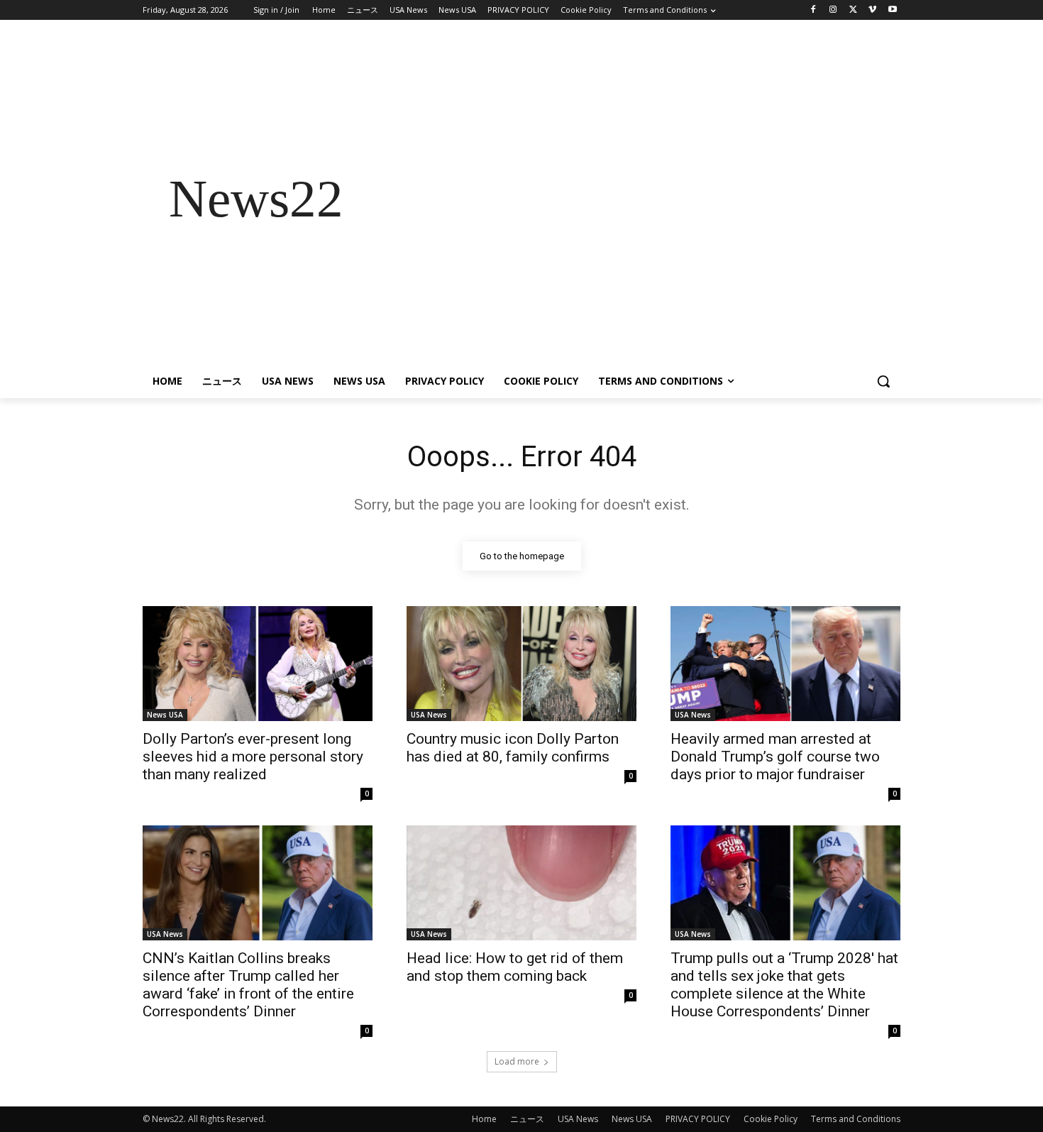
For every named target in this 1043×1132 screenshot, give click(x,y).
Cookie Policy (771, 1119)
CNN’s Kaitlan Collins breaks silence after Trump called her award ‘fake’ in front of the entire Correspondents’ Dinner (248, 985)
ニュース (527, 1119)
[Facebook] (813, 10)
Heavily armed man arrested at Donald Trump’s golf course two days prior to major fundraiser (775, 756)
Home (484, 1119)
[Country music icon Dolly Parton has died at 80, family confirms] (521, 663)
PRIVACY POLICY (698, 1119)
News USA (165, 715)
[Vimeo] (872, 10)
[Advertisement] (635, 199)
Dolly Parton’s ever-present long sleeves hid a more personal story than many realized (253, 756)
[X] (853, 10)
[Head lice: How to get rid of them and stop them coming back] (521, 882)
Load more (517, 1061)
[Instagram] (833, 10)
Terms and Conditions (855, 1119)
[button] (883, 381)
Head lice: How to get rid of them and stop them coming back (515, 967)
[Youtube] (892, 10)
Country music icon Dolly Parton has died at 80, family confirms (513, 747)
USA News (429, 715)
